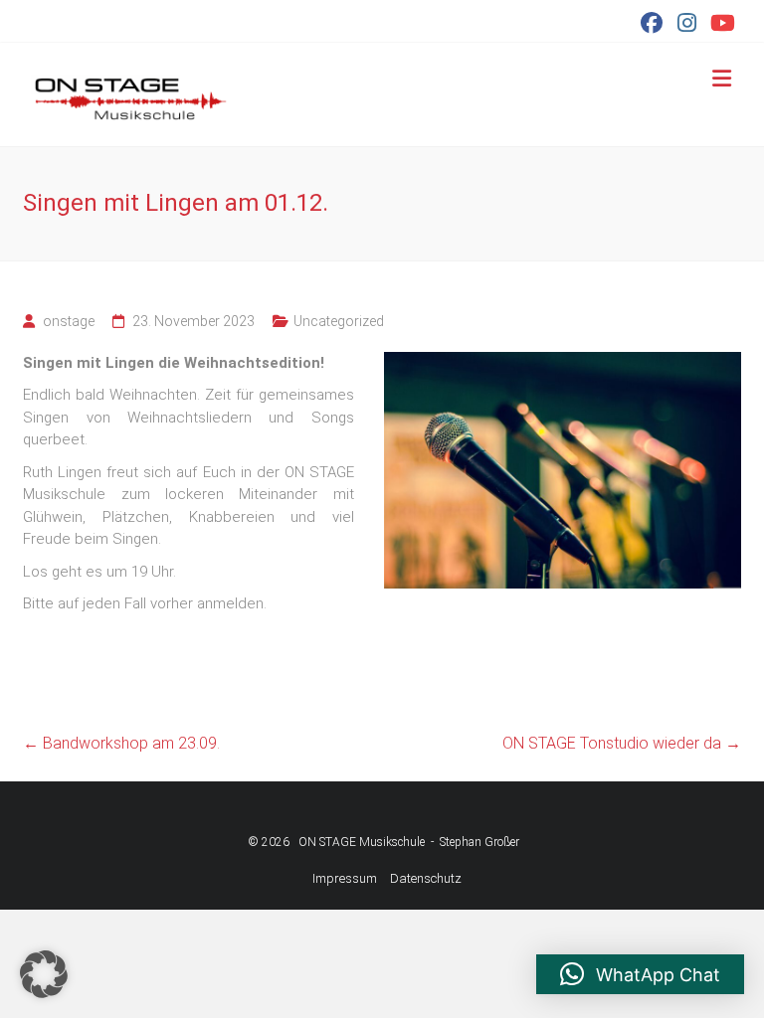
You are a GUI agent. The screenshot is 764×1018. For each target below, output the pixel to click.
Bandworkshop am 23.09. (121, 743)
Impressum (344, 878)
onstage (69, 321)
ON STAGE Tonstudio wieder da (621, 743)
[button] (44, 974)
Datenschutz (426, 878)
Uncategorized (338, 321)
